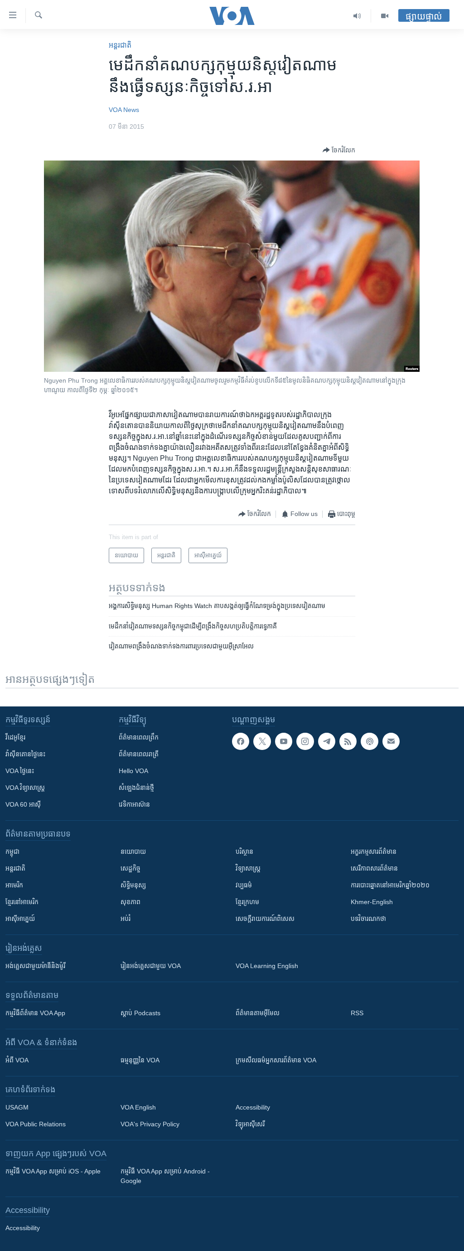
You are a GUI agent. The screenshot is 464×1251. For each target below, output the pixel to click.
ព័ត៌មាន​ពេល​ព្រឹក (139, 737)
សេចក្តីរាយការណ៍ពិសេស (265, 918)
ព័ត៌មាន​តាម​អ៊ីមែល (258, 1013)
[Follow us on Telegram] (326, 741)
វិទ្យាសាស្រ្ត (248, 868)
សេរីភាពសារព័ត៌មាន (374, 868)
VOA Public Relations (35, 1124)
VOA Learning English (267, 965)
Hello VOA (133, 770)
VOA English (138, 1107)
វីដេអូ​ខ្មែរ (15, 737)
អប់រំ (125, 918)
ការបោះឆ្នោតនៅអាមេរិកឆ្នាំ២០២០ (390, 885)
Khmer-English (372, 901)
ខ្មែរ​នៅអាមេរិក (22, 901)
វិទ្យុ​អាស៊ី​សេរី (250, 1124)
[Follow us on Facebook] (240, 741)
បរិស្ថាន (244, 851)
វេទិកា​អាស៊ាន (134, 804)
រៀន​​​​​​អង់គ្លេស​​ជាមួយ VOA (151, 965)
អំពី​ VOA (17, 1060)
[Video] (384, 16)
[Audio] (357, 16)
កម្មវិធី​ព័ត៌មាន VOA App (35, 1013)
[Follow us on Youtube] (283, 741)
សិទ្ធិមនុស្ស (133, 885)
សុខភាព (130, 901)
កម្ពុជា (12, 851)
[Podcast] (369, 741)
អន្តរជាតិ (120, 45)
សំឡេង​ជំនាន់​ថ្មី (136, 787)
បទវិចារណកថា (368, 918)
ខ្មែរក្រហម (247, 901)
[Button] (339, 150)
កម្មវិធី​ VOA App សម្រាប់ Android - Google (165, 1176)
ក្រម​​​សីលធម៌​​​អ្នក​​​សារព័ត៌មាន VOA (276, 1060)
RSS (357, 1013)
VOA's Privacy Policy (150, 1124)
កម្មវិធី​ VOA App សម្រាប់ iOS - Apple (53, 1171)
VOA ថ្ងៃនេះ (19, 770)
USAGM (17, 1107)
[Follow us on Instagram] (305, 741)
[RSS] (348, 741)
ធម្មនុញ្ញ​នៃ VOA (140, 1060)
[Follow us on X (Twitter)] (262, 741)
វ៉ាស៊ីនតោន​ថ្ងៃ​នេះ (25, 754)
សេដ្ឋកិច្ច (130, 868)
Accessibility (253, 1107)
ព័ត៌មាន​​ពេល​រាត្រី (139, 754)
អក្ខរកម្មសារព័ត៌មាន (373, 851)
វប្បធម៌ (244, 885)
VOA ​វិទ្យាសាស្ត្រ (25, 787)
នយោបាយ (133, 851)
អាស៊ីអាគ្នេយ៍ (20, 918)
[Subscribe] (391, 741)
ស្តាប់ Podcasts (140, 1013)
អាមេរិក (14, 885)
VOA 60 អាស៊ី (23, 804)
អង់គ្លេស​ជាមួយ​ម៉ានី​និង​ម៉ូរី (35, 965)
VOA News (124, 109)
